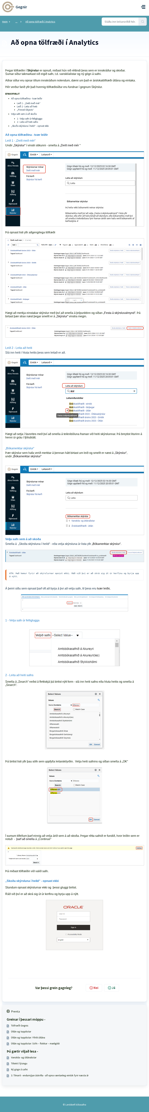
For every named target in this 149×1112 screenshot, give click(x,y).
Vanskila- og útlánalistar (24, 1057)
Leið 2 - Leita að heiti (27, 106)
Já (113, 988)
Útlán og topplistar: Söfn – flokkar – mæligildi (35, 1043)
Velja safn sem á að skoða (24, 113)
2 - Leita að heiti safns (27, 121)
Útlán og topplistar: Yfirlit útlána (28, 1037)
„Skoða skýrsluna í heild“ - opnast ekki (30, 125)
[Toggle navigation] (143, 7)
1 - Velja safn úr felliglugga (29, 118)
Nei (96, 988)
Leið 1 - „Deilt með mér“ (29, 103)
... (16, 21)
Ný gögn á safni (19, 1069)
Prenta (15, 1011)
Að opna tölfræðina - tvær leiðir (26, 98)
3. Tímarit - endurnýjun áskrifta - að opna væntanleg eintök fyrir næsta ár (50, 1075)
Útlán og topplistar (21, 1031)
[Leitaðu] (142, 21)
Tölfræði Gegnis (19, 1025)
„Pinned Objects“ (25, 109)
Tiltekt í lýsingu (19, 1063)
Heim (5, 21)
